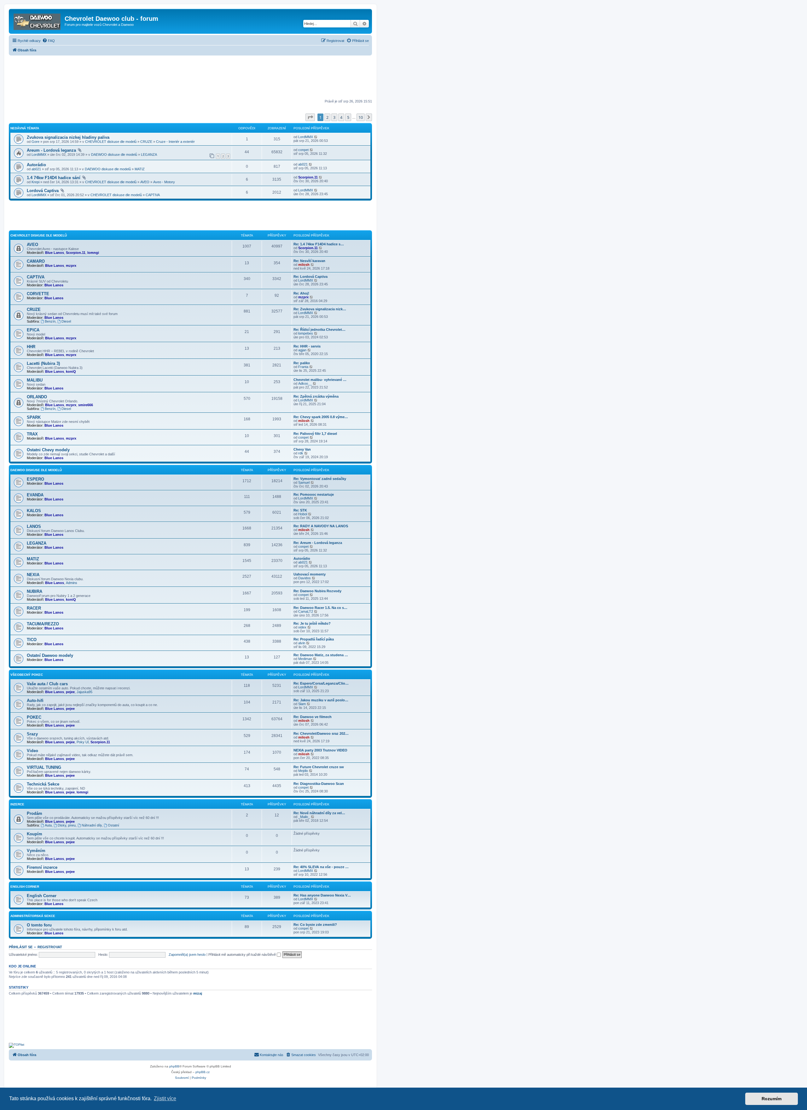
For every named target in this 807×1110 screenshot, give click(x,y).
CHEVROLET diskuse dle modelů (110, 141)
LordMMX (305, 137)
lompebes (305, 333)
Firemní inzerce (42, 867)
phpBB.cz (202, 1072)
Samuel (304, 482)
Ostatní (113, 825)
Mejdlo (303, 771)
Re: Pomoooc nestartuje (313, 494)
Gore (35, 141)
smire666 (85, 405)
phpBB (174, 1066)
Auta (48, 825)
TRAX (32, 434)
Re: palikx (301, 363)
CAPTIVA (153, 195)
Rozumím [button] (771, 1098)
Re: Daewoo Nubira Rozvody (317, 591)
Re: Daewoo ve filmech (312, 717)
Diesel (66, 321)
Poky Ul (83, 742)
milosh (304, 264)
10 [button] (360, 117)
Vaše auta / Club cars (47, 683)
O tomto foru (39, 925)
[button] (310, 117)
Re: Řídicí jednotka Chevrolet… (319, 329)
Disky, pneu (67, 825)
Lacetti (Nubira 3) (43, 363)
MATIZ (140, 169)
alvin (301, 643)
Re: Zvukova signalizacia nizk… (319, 309)
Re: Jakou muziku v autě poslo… (320, 700)
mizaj (197, 993)
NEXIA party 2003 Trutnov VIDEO (320, 750)
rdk (300, 453)
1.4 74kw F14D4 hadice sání (53, 177)
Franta (303, 367)
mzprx (71, 265)
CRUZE (146, 141)
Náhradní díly (92, 825)
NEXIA (33, 574)
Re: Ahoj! (301, 293)
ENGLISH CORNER (24, 886)
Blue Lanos (54, 252)
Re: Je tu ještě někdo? (312, 623)
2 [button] (327, 117)
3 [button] (334, 117)
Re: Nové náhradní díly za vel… (319, 813)
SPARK (34, 417)
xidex (302, 627)
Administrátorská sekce (32, 916)
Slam (302, 704)
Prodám (34, 813)
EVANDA (35, 495)
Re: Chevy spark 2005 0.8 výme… (320, 417)
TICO (32, 639)
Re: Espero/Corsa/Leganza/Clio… (321, 683)
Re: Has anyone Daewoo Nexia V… (322, 895)
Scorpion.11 (308, 177)
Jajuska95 (84, 692)
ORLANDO (37, 396)
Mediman (305, 659)
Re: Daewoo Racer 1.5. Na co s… (320, 608)
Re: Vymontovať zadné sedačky (319, 479)
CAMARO (36, 261)
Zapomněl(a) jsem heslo (187, 954)
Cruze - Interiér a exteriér (175, 141)
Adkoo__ (305, 383)
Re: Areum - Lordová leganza (317, 543)
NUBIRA (34, 591)
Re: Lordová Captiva (310, 276)
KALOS (34, 510)
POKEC (34, 717)
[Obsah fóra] (37, 20)
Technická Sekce (43, 784)
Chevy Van (302, 449)
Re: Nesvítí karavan (309, 261)
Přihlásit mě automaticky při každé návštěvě (242, 954)
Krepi (35, 182)
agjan (302, 350)
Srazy (32, 734)
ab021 (36, 169)
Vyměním (36, 850)
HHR (31, 346)
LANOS (34, 526)
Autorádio (36, 164)
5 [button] (348, 117)
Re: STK (300, 510)
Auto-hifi (35, 700)
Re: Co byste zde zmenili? (315, 924)
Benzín (50, 321)
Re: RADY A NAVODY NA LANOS (320, 526)
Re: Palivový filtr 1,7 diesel (315, 433)
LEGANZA (149, 154)
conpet (303, 150)
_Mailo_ (304, 817)
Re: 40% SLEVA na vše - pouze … (321, 867)
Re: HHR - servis (307, 346)
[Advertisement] (190, 78)
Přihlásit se (20, 947)
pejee (70, 692)
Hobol (302, 514)
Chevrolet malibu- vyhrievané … (319, 380)
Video (32, 750)
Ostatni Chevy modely (48, 449)
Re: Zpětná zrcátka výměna (316, 396)
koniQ (71, 371)
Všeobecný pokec (26, 674)
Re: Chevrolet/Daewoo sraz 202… (321, 733)
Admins (71, 583)
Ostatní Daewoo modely (50, 655)
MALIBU (35, 380)
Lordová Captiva (43, 190)
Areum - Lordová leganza (51, 150)
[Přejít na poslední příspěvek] (316, 137)
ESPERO (35, 479)
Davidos (304, 578)
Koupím (34, 834)
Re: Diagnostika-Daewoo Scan (318, 784)
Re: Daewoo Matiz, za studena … (320, 655)
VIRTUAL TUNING (44, 767)
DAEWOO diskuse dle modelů (114, 154)
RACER (34, 608)
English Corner (41, 895)
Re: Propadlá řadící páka (313, 639)
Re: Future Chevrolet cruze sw (318, 767)
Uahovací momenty (309, 574)
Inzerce (17, 804)
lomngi (93, 252)
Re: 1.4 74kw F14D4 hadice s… (318, 244)
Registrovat (50, 947)
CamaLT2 (305, 611)
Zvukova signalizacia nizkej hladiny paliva (68, 137)
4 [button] (341, 117)
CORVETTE (38, 293)
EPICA (33, 330)
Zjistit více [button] (165, 1098)
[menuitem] (48, 40)
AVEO (144, 182)
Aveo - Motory (164, 182)
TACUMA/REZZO (43, 624)
